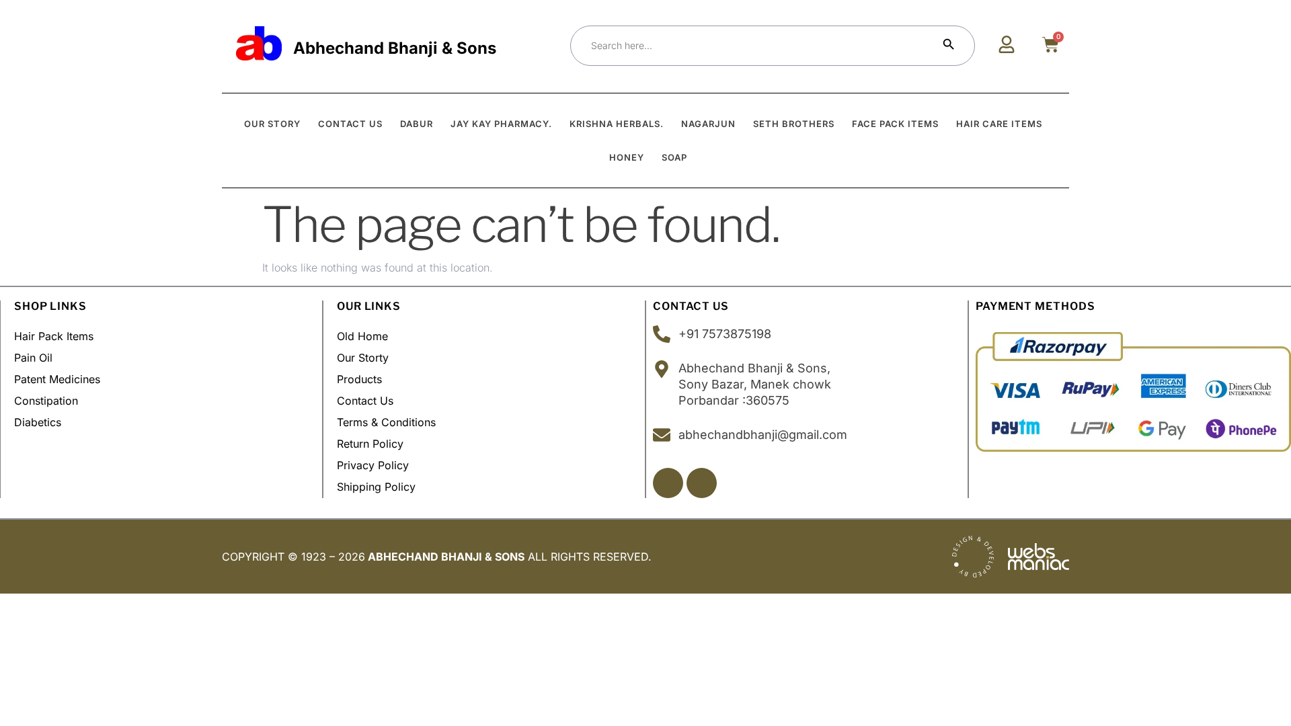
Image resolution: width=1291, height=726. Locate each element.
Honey (626, 157)
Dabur (416, 123)
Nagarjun (708, 123)
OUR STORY (272, 123)
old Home (362, 336)
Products (359, 379)
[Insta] (702, 483)
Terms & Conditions (386, 422)
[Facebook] (668, 483)
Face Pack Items (895, 123)
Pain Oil (33, 357)
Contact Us (365, 400)
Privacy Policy (373, 465)
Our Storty (363, 357)
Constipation (46, 400)
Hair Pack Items (53, 336)
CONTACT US (350, 123)
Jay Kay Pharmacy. (501, 123)
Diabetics (37, 422)
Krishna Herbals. (617, 123)
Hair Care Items (999, 123)
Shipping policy (376, 486)
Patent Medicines (57, 379)
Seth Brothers (793, 123)
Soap (674, 157)
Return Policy (370, 443)
